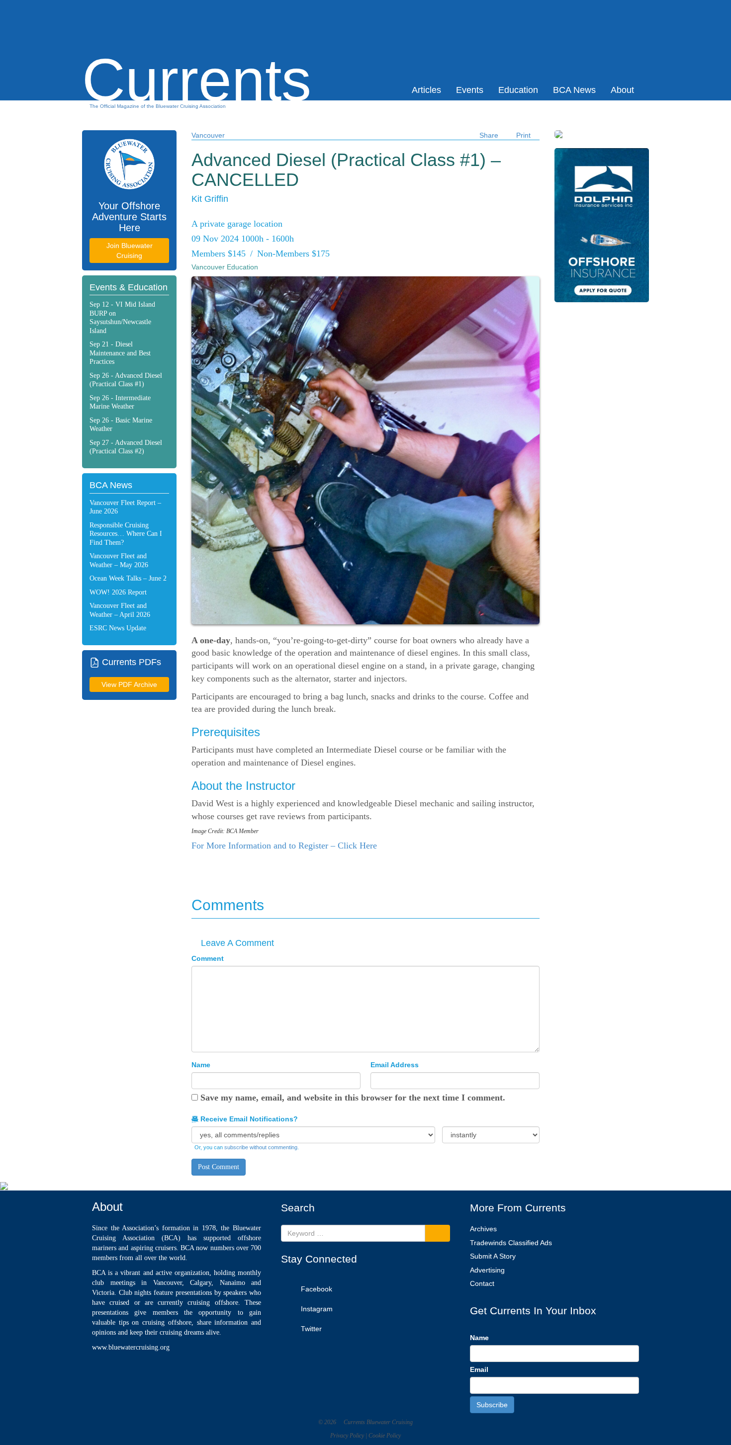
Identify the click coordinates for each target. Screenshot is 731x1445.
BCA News (574, 90)
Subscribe (492, 1405)
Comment (207, 958)
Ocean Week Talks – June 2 (128, 578)
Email (479, 1369)
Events (469, 90)
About (622, 90)
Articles (426, 90)
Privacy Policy (347, 1435)
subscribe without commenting (260, 1147)
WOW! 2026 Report (118, 592)
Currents (196, 62)
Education (518, 90)
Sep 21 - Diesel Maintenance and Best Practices (120, 352)
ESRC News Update (118, 628)
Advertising (487, 1270)
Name (200, 1065)
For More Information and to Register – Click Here (284, 845)
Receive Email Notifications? (248, 1119)
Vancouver (208, 135)
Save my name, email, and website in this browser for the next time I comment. (352, 1098)
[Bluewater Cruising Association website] (129, 164)
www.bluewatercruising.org (131, 1347)
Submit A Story (493, 1256)
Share (488, 135)
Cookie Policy (384, 1435)
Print (523, 135)
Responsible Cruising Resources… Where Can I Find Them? (126, 533)
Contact (482, 1283)
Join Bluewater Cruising (129, 250)
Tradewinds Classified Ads (511, 1243)
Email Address (394, 1065)
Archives (483, 1229)
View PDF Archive (129, 684)
